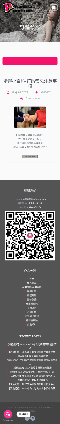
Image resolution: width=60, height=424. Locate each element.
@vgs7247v (35, 207)
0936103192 (35, 203)
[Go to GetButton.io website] (8, 421)
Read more (30, 156)
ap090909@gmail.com (34, 199)
